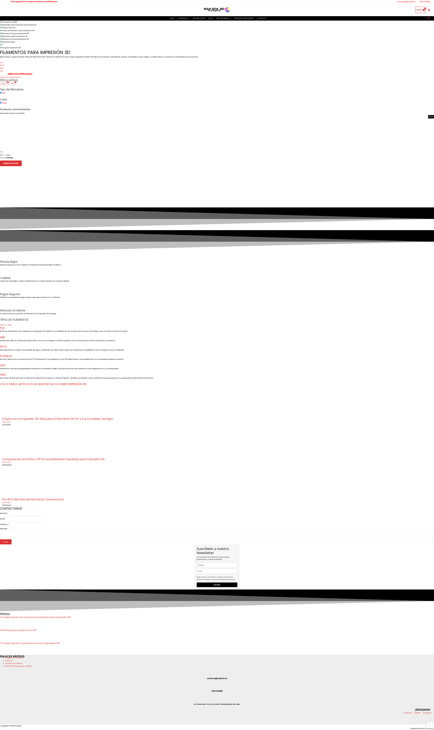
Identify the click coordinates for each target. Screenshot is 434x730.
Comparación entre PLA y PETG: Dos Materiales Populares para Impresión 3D (53, 459)
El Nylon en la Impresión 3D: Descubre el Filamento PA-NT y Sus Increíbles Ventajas (57, 419)
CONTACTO (261, 18)
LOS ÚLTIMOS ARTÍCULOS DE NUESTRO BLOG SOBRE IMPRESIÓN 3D (43, 384)
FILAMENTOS (183, 18)
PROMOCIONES (199, 18)
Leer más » (6, 422)
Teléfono (4, 524)
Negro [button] (4, 103)
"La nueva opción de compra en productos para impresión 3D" (35, 617)
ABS (2, 337)
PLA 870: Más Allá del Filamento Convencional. (33, 499)
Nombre (4, 513)
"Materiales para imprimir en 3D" (18, 630)
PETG (3, 347)
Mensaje (4, 528)
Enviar (5, 542)
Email (3, 519)
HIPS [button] (3, 93)
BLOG (211, 18)
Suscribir (217, 585)
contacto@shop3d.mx (406, 1)
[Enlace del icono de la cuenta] (429, 10)
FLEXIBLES (6, 356)
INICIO (172, 18)
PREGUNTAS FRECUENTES (244, 18)
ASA (2, 365)
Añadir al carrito (10, 163)
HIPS (3, 375)
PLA (2, 328)
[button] (189, 18)
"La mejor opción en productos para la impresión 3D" (30, 643)
